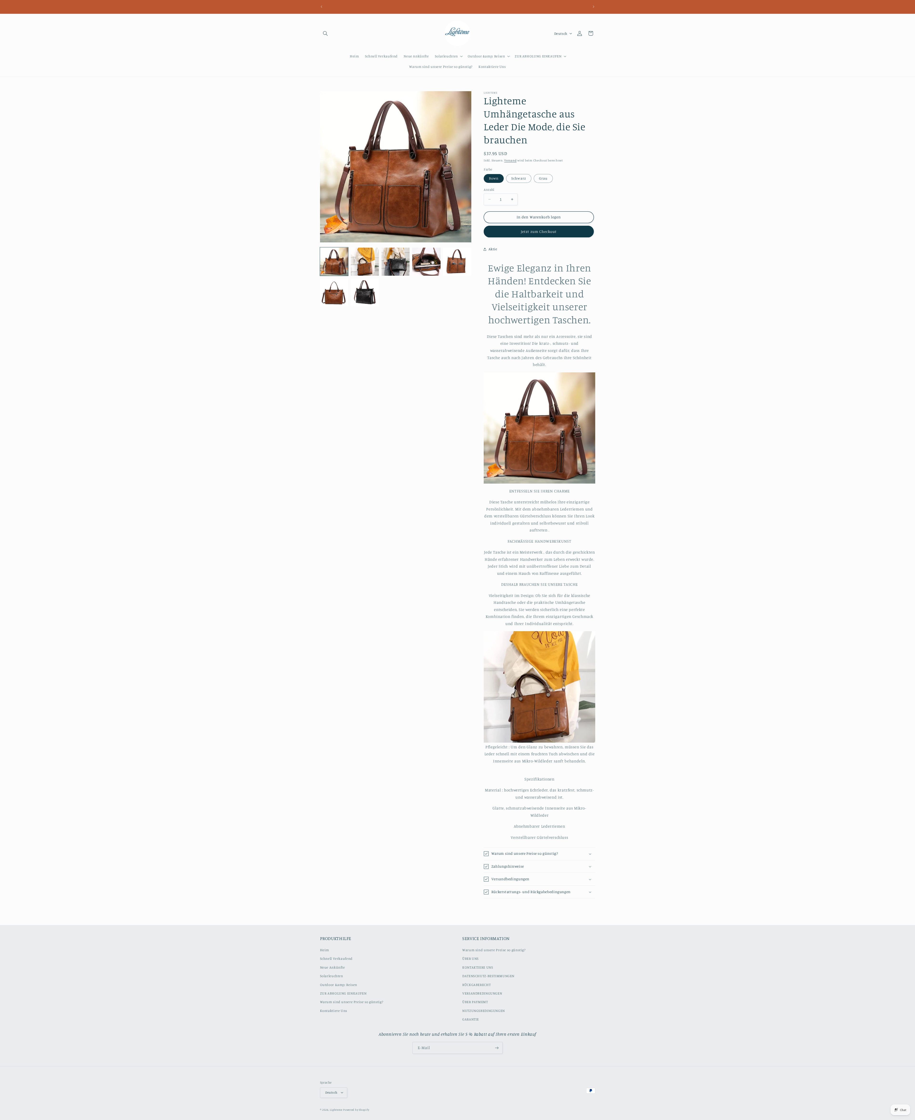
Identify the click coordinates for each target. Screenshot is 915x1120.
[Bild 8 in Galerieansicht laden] (334, 292)
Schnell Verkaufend (336, 958)
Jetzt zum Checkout (539, 231)
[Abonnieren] (496, 1048)
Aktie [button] (492, 249)
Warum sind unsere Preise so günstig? (351, 1002)
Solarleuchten (331, 976)
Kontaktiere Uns (333, 1011)
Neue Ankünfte (332, 967)
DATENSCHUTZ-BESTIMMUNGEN (488, 976)
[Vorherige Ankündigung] (321, 6)
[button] (325, 33)
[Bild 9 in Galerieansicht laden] (365, 292)
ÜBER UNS (470, 958)
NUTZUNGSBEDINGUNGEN (483, 1011)
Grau (543, 178)
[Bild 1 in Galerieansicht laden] (334, 262)
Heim (324, 950)
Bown (493, 178)
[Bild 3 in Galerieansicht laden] (395, 262)
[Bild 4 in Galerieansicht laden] (426, 262)
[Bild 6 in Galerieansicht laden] (457, 262)
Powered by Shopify (356, 1109)
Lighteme (336, 1109)
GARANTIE (470, 1019)
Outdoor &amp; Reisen (338, 985)
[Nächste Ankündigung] (593, 6)
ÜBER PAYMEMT (475, 1002)
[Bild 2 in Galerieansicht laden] (365, 262)
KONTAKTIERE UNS (477, 967)
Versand (510, 160)
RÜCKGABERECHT (476, 985)
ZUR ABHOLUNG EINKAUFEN (343, 993)
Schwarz (518, 178)
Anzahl (489, 189)
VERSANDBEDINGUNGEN (482, 993)
